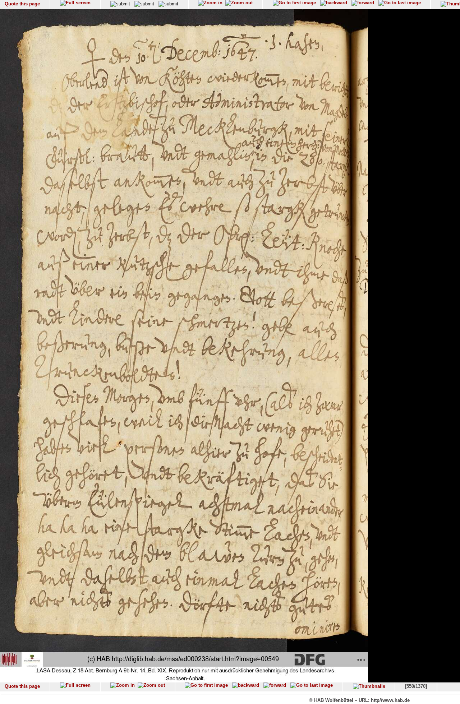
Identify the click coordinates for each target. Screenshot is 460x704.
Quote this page (22, 3)
